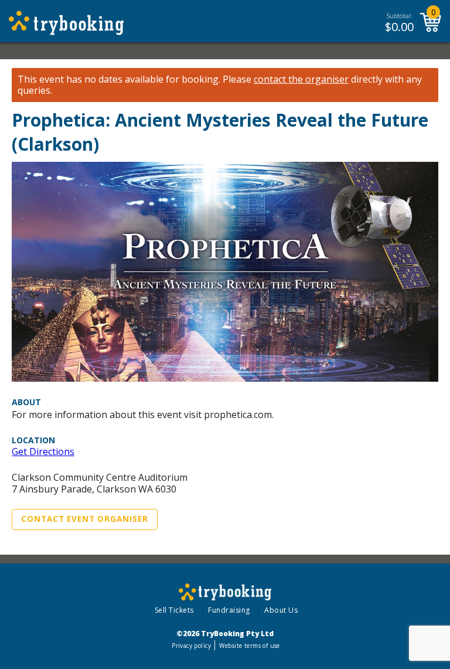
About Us (281, 610)
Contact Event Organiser (84, 519)
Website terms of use (249, 645)
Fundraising (229, 610)
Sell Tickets (174, 610)
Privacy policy (191, 645)
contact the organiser (301, 79)
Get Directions (43, 451)
